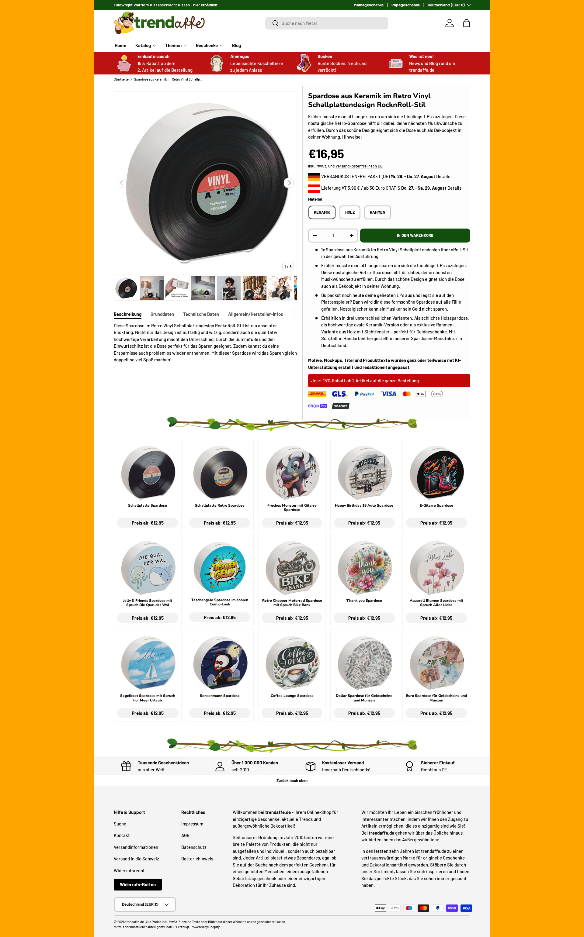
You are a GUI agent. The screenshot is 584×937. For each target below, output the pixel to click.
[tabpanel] (205, 342)
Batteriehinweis (197, 858)
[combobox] (326, 23)
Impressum (192, 823)
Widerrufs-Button (138, 884)
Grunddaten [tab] (162, 314)
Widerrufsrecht (129, 870)
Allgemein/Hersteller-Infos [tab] (255, 314)
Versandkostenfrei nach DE (359, 166)
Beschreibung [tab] (127, 314)
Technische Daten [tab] (201, 314)
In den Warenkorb (415, 235)
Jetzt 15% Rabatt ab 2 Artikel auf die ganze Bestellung (365, 380)
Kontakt (122, 835)
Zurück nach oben (292, 780)
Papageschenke (405, 4)
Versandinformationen (136, 847)
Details (443, 176)
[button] (466, 23)
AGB (185, 835)
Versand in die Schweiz (136, 858)
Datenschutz (194, 847)
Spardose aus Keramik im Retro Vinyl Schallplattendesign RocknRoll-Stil (168, 79)
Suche (120, 823)
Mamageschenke (369, 4)
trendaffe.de (134, 922)
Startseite (121, 79)
